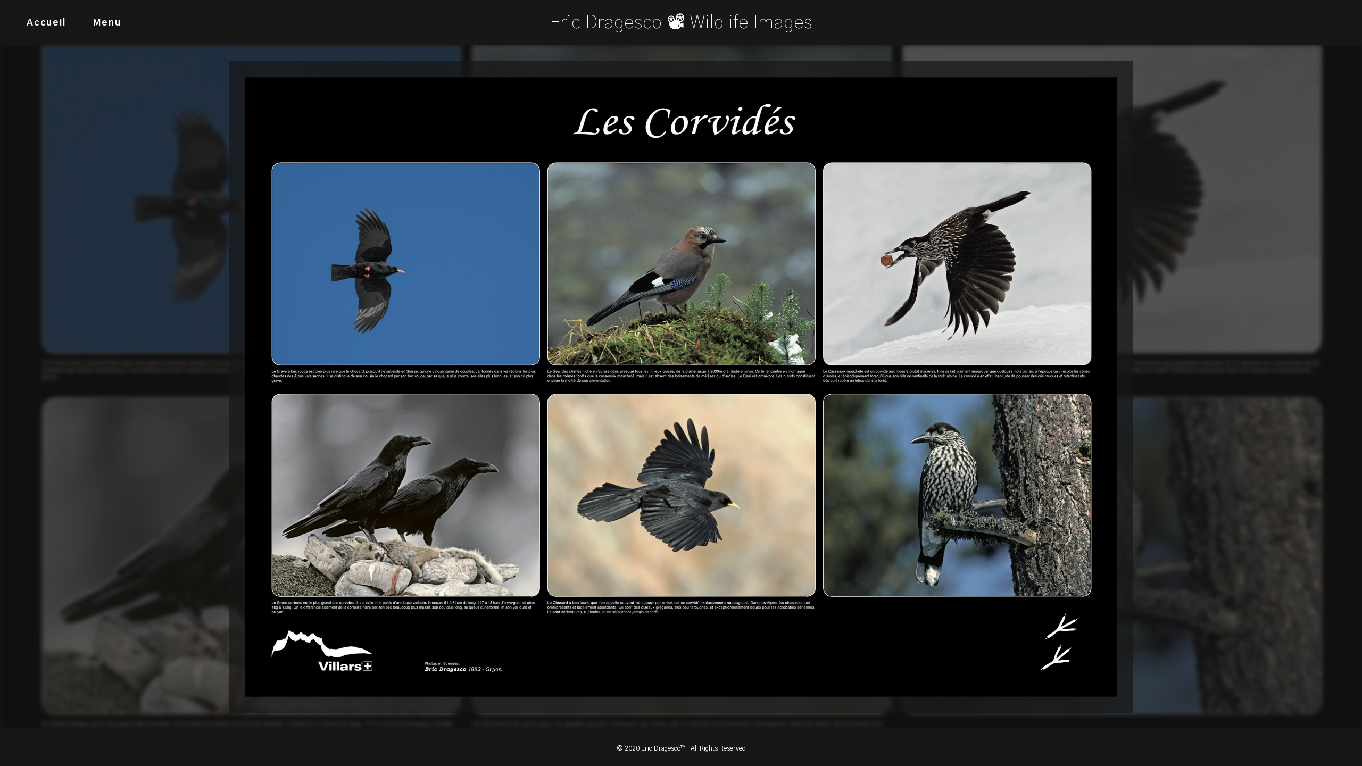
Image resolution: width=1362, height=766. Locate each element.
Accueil (46, 22)
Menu (107, 22)
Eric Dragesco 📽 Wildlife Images (681, 22)
